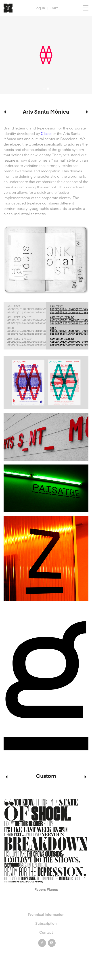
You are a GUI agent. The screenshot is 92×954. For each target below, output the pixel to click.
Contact (46, 932)
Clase (45, 133)
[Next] (82, 777)
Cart (54, 7)
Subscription (46, 923)
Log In (39, 7)
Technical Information (46, 914)
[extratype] (9, 8)
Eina (46, 889)
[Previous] (10, 777)
